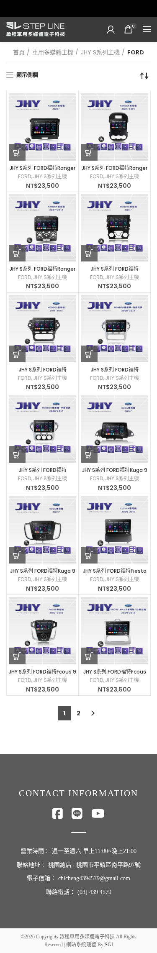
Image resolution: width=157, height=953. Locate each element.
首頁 (19, 52)
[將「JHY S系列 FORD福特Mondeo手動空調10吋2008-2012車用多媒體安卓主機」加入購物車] (17, 454)
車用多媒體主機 (52, 52)
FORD (24, 176)
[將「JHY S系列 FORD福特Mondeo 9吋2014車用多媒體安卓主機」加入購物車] (89, 253)
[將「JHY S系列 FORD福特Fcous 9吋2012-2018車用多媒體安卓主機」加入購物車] (17, 656)
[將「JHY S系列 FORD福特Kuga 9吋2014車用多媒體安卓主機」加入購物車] (89, 454)
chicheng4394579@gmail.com (94, 878)
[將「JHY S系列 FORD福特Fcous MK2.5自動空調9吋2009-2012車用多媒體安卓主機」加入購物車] (89, 656)
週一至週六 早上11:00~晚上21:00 (94, 851)
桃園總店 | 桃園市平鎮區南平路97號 (94, 865)
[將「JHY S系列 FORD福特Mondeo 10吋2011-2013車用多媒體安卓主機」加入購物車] (17, 354)
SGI (109, 945)
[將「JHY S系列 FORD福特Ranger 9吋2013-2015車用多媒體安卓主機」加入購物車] (89, 152)
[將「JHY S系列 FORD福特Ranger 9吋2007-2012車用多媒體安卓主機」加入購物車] (17, 253)
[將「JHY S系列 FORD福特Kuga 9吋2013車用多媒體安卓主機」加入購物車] (17, 555)
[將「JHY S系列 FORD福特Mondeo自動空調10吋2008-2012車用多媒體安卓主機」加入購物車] (89, 354)
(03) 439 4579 (94, 892)
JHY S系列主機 (100, 52)
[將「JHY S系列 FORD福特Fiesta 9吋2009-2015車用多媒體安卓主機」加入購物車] (89, 555)
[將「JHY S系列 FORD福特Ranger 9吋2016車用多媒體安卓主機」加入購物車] (17, 152)
